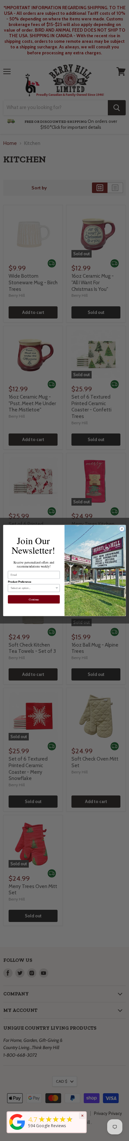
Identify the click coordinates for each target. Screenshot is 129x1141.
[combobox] (33, 588)
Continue (34, 599)
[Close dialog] (122, 529)
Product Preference (19, 581)
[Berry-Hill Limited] (17, 1130)
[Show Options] (57, 588)
